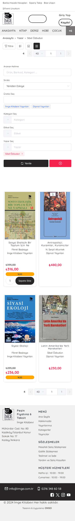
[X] (57, 495)
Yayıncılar (43, 434)
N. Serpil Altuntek (55, 249)
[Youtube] (68, 495)
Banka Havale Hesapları (15, 2)
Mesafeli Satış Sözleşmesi (52, 447)
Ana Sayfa (44, 416)
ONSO (48, 508)
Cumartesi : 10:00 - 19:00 (51, 477)
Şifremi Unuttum (11, 8)
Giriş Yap (65, 15)
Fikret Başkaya (20, 249)
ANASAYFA (9, 30)
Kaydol (65, 22)
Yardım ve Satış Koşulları (52, 460)
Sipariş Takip (35, 2)
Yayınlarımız (45, 425)
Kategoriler (44, 429)
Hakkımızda (44, 421)
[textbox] (37, 99)
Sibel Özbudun (55, 352)
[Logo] (8, 18)
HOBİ (45, 30)
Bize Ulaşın (49, 2)
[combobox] (37, 99)
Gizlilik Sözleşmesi (48, 451)
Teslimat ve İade (47, 455)
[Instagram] (63, 495)
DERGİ (34, 30)
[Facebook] (52, 495)
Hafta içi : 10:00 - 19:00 (51, 472)
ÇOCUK (57, 30)
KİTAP (23, 30)
